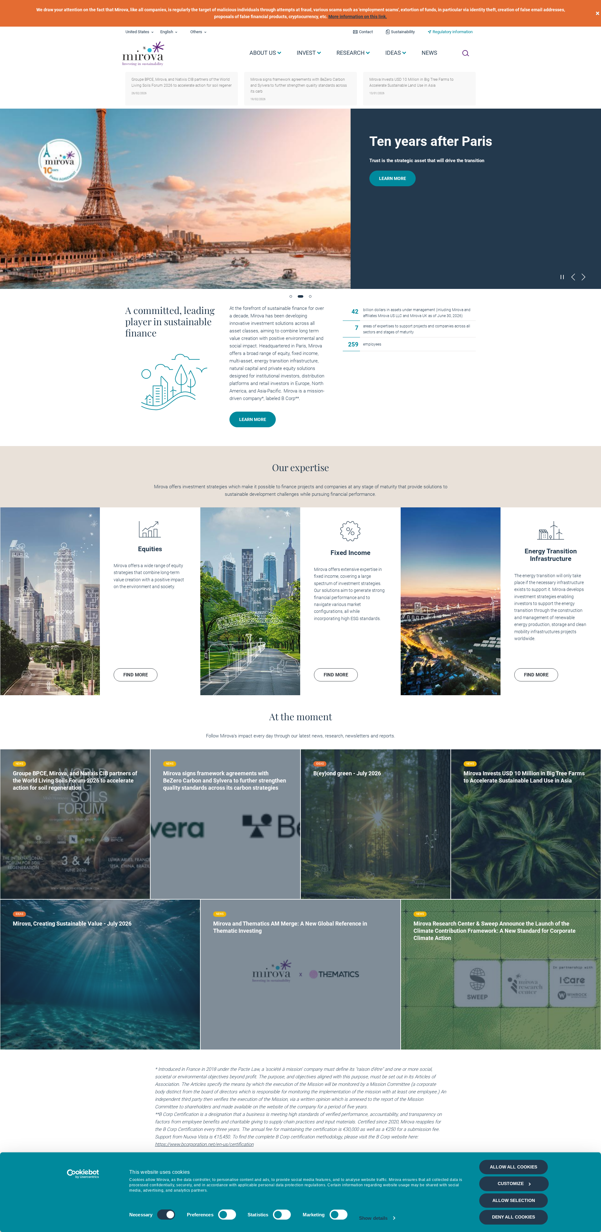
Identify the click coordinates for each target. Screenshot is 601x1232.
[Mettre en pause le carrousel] (562, 277)
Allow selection (513, 1200)
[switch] (227, 1215)
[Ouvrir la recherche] (465, 53)
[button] (291, 296)
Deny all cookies (513, 1217)
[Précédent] (573, 277)
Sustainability (403, 31)
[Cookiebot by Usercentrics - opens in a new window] (83, 1173)
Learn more (387, 178)
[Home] (143, 53)
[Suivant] (583, 277)
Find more (34, 821)
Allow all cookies (513, 1166)
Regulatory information (453, 31)
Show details (373, 1218)
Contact (366, 31)
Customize (511, 1183)
